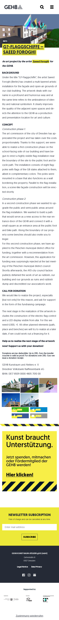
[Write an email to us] (35, 575)
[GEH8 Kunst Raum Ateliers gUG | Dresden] (13, 7)
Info (5, 41)
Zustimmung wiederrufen (29, 615)
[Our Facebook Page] (23, 575)
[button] (20, 409)
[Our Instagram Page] (29, 575)
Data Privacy (36, 566)
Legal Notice (22, 566)
